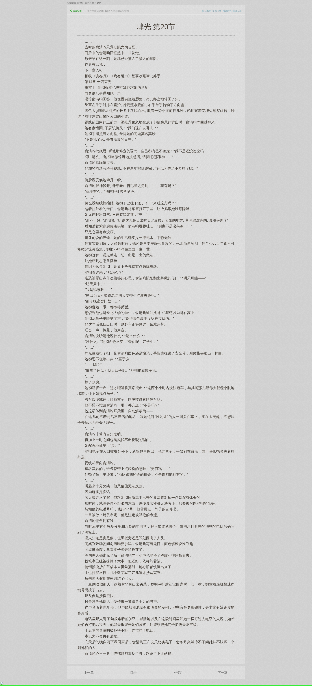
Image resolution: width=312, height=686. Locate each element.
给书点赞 (217, 11)
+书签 (178, 672)
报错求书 (227, 11)
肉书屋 (80, 3)
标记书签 (206, 11)
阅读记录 (237, 11)
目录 (133, 672)
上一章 (89, 672)
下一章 (222, 672)
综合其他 (89, 3)
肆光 (99, 3)
